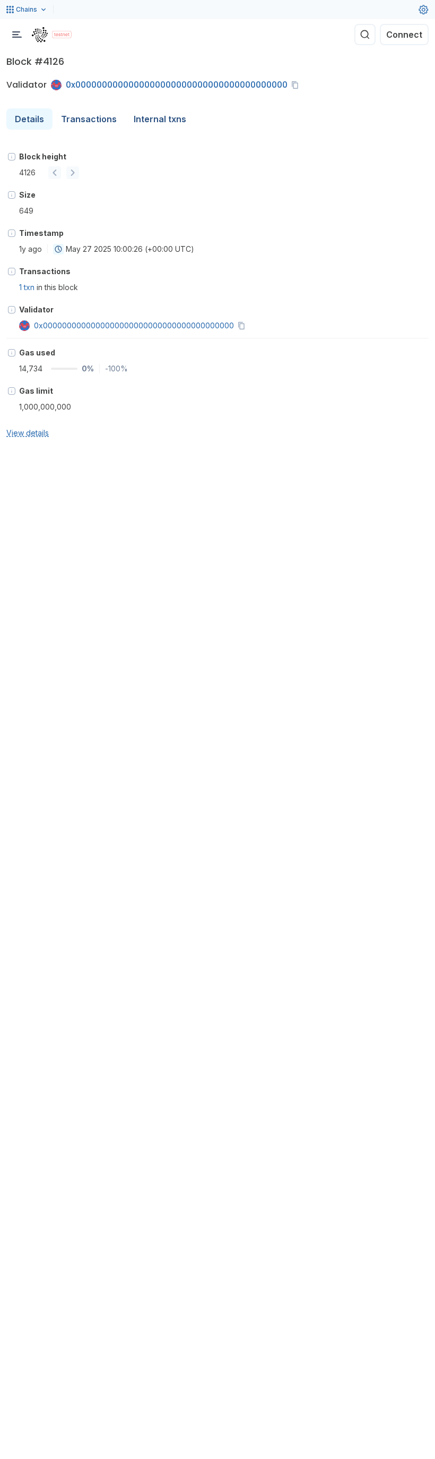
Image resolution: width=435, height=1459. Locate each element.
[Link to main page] (40, 35)
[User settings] (423, 9)
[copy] (297, 85)
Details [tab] (29, 119)
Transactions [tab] (89, 119)
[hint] (11, 156)
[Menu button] (17, 34)
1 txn (26, 287)
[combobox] (58, 249)
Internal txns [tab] (160, 119)
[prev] (54, 172)
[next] (72, 172)
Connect (404, 34)
